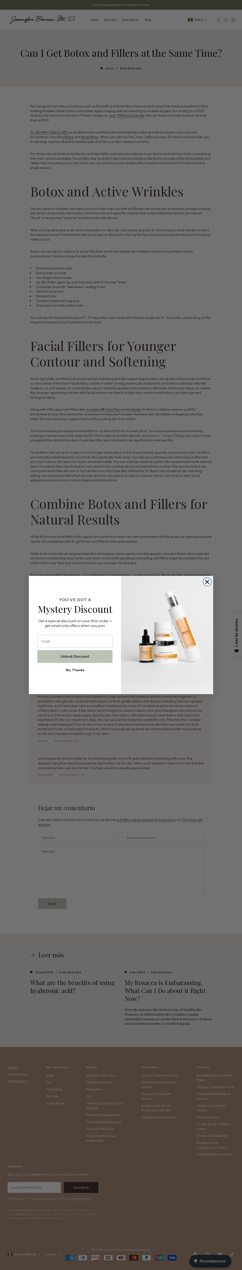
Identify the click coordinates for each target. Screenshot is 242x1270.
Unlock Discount (75, 656)
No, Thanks (75, 670)
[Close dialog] (207, 582)
